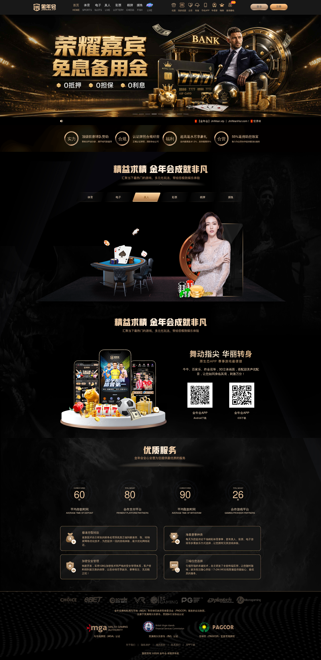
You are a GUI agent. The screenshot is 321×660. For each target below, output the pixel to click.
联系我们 (175, 644)
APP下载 (190, 644)
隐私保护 (145, 644)
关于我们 (130, 644)
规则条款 (160, 644)
